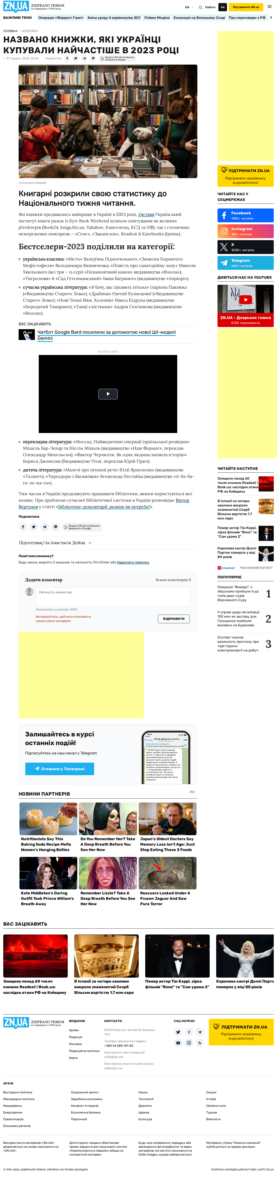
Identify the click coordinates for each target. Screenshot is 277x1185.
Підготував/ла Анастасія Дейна (52, 542)
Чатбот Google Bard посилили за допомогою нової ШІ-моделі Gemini (106, 335)
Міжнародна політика (19, 1099)
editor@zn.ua (113, 1068)
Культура (145, 1119)
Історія (211, 1099)
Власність (213, 1119)
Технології (145, 1099)
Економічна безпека (86, 1112)
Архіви (74, 1030)
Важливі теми (17, 18)
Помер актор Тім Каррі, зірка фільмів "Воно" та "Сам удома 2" (237, 532)
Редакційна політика (84, 1051)
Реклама (75, 1044)
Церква (143, 1112)
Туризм (211, 1112)
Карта (73, 1058)
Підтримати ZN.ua (246, 7)
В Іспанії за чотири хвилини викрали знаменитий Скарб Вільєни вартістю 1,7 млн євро (234, 509)
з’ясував (146, 214)
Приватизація (13, 1119)
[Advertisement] (81, 675)
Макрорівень (12, 1106)
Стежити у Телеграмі (63, 769)
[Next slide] (270, 17)
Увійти (210, 7)
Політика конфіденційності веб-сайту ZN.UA (242, 1169)
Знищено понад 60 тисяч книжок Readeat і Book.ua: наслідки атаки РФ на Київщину (237, 484)
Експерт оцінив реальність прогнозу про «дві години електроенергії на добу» (238, 643)
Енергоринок (13, 1112)
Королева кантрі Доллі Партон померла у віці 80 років (236, 552)
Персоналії (79, 1119)
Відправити (174, 619)
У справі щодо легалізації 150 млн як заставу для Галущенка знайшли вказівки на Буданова (238, 618)
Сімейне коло (216, 1106)
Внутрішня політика (17, 1092)
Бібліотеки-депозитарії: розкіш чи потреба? (104, 506)
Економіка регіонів (17, 1126)
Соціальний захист (85, 1092)
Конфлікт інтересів (84, 1106)
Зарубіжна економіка (86, 1099)
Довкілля (145, 1106)
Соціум (211, 1092)
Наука (143, 1092)
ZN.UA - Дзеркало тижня (245, 317)
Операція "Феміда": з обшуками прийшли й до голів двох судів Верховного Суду (238, 593)
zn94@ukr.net (113, 1057)
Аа (223, 7)
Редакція (75, 1037)
